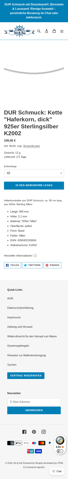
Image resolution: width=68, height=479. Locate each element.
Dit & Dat (17, 463)
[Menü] (62, 31)
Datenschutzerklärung (20, 307)
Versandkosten (31, 145)
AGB (10, 298)
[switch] (60, 451)
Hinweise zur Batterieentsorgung (26, 355)
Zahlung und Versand (19, 326)
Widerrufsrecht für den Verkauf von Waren (32, 336)
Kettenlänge (10, 166)
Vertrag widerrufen (26, 375)
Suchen (11, 364)
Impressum (14, 317)
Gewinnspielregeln (18, 345)
